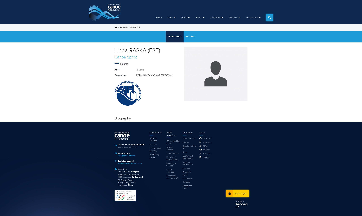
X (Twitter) (207, 154)
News (170, 17)
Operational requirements (172, 158)
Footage (190, 37)
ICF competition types (173, 142)
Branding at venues (171, 164)
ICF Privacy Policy (154, 156)
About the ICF (189, 138)
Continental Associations (188, 157)
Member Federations (188, 163)
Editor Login (240, 193)
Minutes (153, 145)
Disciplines (215, 17)
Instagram (207, 142)
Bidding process (169, 148)
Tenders (186, 182)
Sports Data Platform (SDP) (172, 177)
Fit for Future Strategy (155, 149)
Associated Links (187, 187)
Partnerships (188, 178)
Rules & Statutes (153, 139)
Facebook (207, 138)
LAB (237, 207)
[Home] (105, 12)
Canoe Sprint (126, 57)
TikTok (205, 146)
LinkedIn (206, 157)
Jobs (185, 152)
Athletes (123, 27)
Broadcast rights (187, 173)
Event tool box (172, 153)
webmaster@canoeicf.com (130, 163)
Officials (186, 168)
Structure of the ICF (189, 147)
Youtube (206, 150)
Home (159, 17)
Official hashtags (170, 171)
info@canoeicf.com (126, 156)
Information (174, 37)
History (186, 142)
